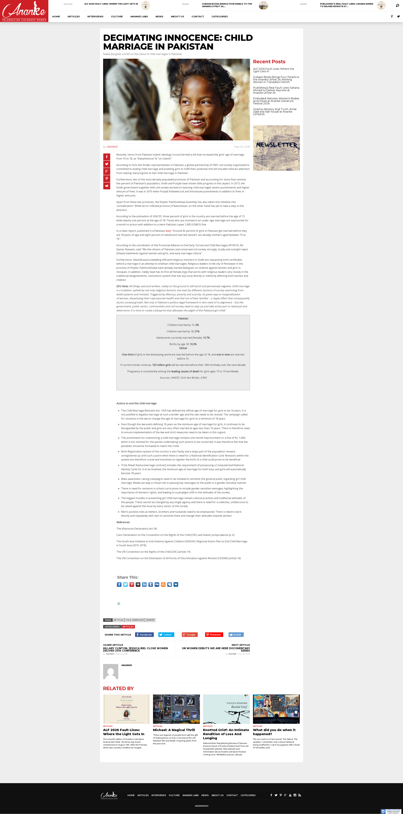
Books (185, 4)
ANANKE (112, 146)
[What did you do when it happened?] (276, 709)
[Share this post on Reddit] (106, 185)
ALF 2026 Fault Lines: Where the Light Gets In (111, 4)
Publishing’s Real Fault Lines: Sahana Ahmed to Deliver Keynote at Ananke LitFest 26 (276, 90)
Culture (117, 16)
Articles (67, 4)
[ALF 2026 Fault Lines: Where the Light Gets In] (145, 5)
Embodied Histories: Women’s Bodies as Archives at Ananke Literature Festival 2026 (276, 101)
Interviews (95, 16)
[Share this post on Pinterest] (106, 178)
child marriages (134, 620)
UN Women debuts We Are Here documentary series (216, 649)
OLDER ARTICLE (113, 644)
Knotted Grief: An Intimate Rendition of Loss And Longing (226, 734)
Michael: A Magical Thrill (174, 730)
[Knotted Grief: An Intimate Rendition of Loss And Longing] (226, 709)
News (159, 16)
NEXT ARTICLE (241, 644)
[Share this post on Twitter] (106, 164)
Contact (198, 16)
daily (168, 231)
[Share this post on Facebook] (106, 156)
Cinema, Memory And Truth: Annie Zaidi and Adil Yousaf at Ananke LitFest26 (275, 112)
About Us (177, 16)
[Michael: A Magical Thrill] (176, 709)
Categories (220, 16)
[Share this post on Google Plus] (106, 171)
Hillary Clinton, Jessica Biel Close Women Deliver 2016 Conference (135, 649)
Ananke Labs (139, 16)
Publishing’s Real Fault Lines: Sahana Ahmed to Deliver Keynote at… (346, 5)
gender (150, 620)
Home (56, 16)
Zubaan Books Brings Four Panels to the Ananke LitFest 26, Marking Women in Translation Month (276, 80)
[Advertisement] (178, 608)
